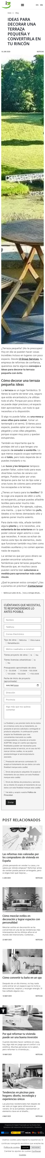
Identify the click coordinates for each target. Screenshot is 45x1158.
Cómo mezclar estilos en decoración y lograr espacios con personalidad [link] (21, 919)
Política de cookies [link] (12, 1147)
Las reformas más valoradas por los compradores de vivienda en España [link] (20, 857)
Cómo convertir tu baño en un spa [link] (22, 977)
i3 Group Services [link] (29, 359)
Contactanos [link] (35, 586)
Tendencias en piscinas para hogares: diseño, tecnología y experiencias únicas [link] (19, 1095)
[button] (22, 4)
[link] (3, 1010)
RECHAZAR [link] (35, 1147)
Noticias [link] (40, 52)
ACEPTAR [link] (25, 1147)
